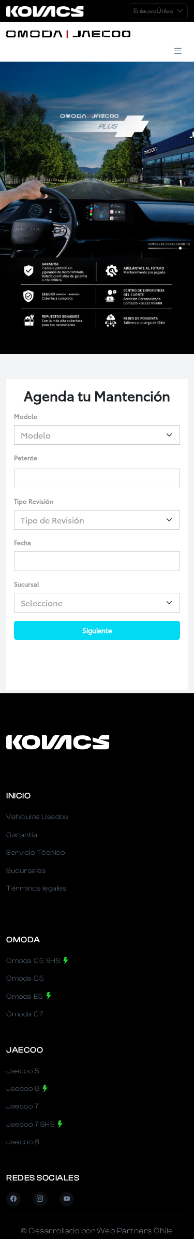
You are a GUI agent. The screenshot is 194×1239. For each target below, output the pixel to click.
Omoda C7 (24, 1014)
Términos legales (36, 888)
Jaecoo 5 (22, 1071)
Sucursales (26, 871)
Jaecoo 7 (22, 1106)
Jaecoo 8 (22, 1142)
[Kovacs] (83, 33)
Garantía (21, 835)
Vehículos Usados (37, 817)
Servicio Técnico (35, 853)
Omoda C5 (25, 978)
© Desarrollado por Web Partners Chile (97, 1230)
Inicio (18, 795)
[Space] (58, 741)
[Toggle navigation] (178, 51)
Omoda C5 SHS (34, 961)
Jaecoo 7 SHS (31, 1124)
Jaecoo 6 (23, 1089)
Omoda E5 (25, 997)
